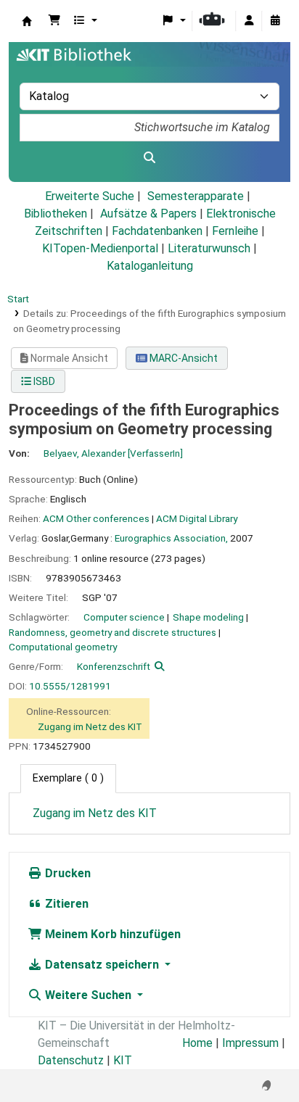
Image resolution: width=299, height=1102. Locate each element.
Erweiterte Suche (89, 196)
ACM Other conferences (96, 518)
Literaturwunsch (209, 248)
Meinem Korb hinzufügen (111, 934)
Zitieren (65, 904)
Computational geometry (63, 646)
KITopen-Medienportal (100, 248)
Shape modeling (208, 617)
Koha (27, 21)
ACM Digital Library (196, 518)
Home (197, 1043)
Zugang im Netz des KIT (90, 726)
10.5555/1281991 (70, 686)
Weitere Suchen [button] (88, 995)
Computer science (124, 617)
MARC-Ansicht (182, 358)
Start (18, 298)
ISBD (43, 381)
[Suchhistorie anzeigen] (275, 21)
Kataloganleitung (150, 266)
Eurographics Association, (171, 538)
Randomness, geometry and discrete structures (112, 632)
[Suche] (149, 158)
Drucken (66, 873)
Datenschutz (71, 1060)
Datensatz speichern (102, 965)
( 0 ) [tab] (68, 778)
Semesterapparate (195, 196)
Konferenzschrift (113, 666)
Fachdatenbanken (157, 231)
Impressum (250, 1043)
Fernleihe (235, 231)
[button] (54, 21)
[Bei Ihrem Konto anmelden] (249, 21)
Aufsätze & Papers (148, 213)
